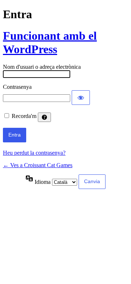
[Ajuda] (44, 117)
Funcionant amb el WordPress (50, 42)
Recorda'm (24, 116)
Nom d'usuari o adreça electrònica (42, 67)
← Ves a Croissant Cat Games (37, 165)
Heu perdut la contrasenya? (34, 153)
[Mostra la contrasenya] (81, 97)
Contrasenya (17, 87)
